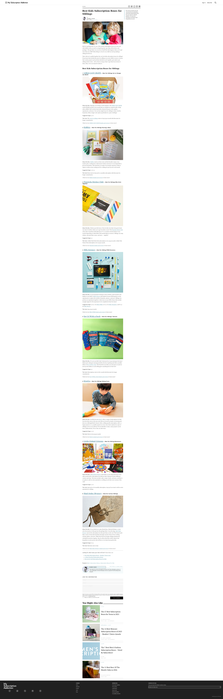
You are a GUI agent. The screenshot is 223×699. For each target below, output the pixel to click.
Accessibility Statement (116, 693)
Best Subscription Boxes (94, 563)
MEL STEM (99, 304)
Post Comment (116, 598)
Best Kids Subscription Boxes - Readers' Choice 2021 (98, 555)
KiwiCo (87, 381)
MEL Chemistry (113, 304)
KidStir (87, 127)
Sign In (204, 2)
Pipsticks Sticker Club (94, 182)
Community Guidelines (116, 684)
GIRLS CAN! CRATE (92, 73)
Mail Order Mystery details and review (99, 548)
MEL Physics (87, 306)
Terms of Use (114, 690)
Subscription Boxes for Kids (107, 563)
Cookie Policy (114, 688)
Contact (77, 688)
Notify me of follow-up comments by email (91, 597)
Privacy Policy (114, 686)
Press (77, 691)
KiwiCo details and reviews (96, 437)
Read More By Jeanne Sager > (116, 566)
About (77, 684)
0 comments (94, 19)
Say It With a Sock (92, 316)
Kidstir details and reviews (96, 177)
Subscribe (209, 2)
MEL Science (89, 250)
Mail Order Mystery (93, 493)
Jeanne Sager (91, 18)
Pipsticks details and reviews (97, 245)
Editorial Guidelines (115, 691)
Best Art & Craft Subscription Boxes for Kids (96, 559)
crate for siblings (94, 118)
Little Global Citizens (93, 441)
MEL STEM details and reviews (97, 312)
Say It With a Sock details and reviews (99, 376)
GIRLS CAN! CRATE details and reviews (99, 123)
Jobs (77, 690)
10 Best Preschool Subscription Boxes (94, 557)
